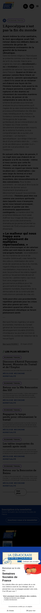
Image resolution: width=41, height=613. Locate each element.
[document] (20, 306)
